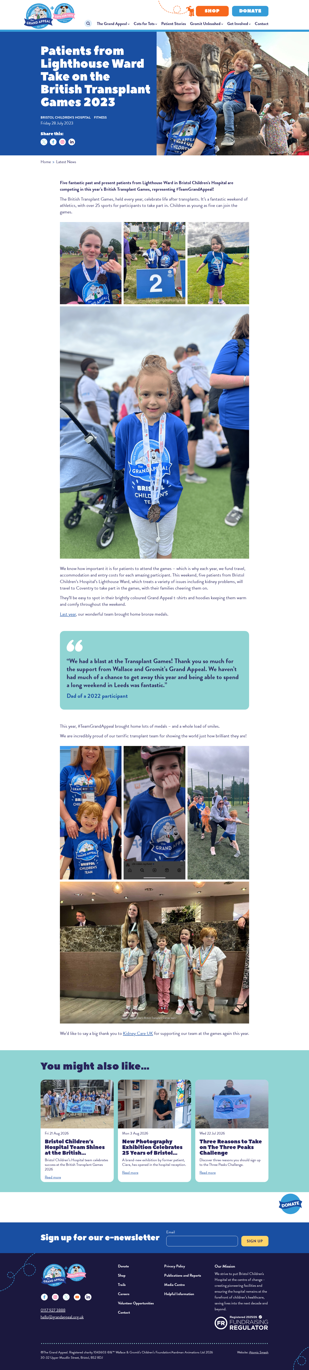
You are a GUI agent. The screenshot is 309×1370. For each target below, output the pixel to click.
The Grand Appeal (112, 23)
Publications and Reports (182, 1275)
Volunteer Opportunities (136, 1303)
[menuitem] (113, 23)
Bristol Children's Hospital (66, 117)
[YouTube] (77, 1297)
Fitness (100, 117)
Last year (68, 614)
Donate (250, 11)
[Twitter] (44, 142)
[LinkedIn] (71, 142)
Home (46, 162)
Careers (123, 1294)
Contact (261, 23)
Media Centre (174, 1284)
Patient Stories (173, 23)
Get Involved (237, 23)
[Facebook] (53, 142)
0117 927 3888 (53, 1310)
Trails (122, 1284)
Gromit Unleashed (205, 23)
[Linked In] (88, 1297)
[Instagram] (62, 142)
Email (170, 1232)
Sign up (255, 1241)
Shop (212, 11)
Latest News (66, 162)
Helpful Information (179, 1294)
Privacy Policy (174, 1266)
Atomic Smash (258, 1352)
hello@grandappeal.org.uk (62, 1317)
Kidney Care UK (138, 1033)
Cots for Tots (144, 23)
